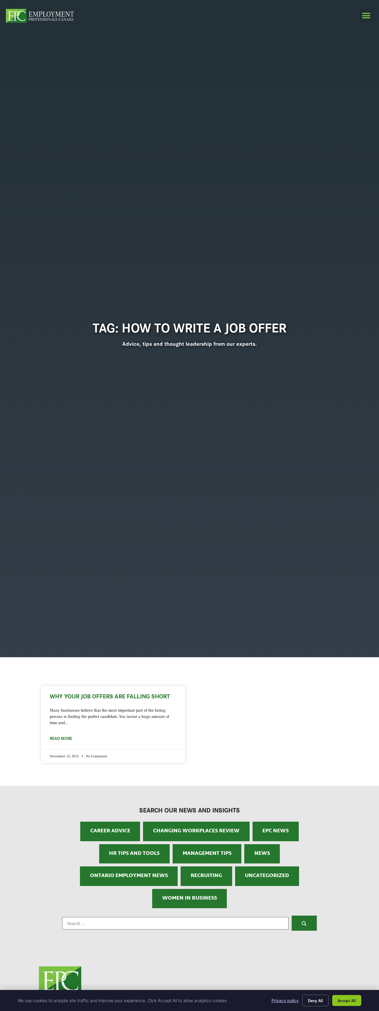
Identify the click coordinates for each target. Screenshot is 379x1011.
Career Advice (110, 831)
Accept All (347, 1000)
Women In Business (189, 898)
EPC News (275, 831)
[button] (366, 16)
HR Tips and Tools (134, 853)
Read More (61, 738)
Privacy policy (285, 1000)
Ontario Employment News (129, 875)
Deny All (315, 1000)
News (262, 853)
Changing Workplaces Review (196, 831)
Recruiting (206, 875)
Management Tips (207, 853)
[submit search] (304, 923)
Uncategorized (267, 875)
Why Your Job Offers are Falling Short (110, 695)
